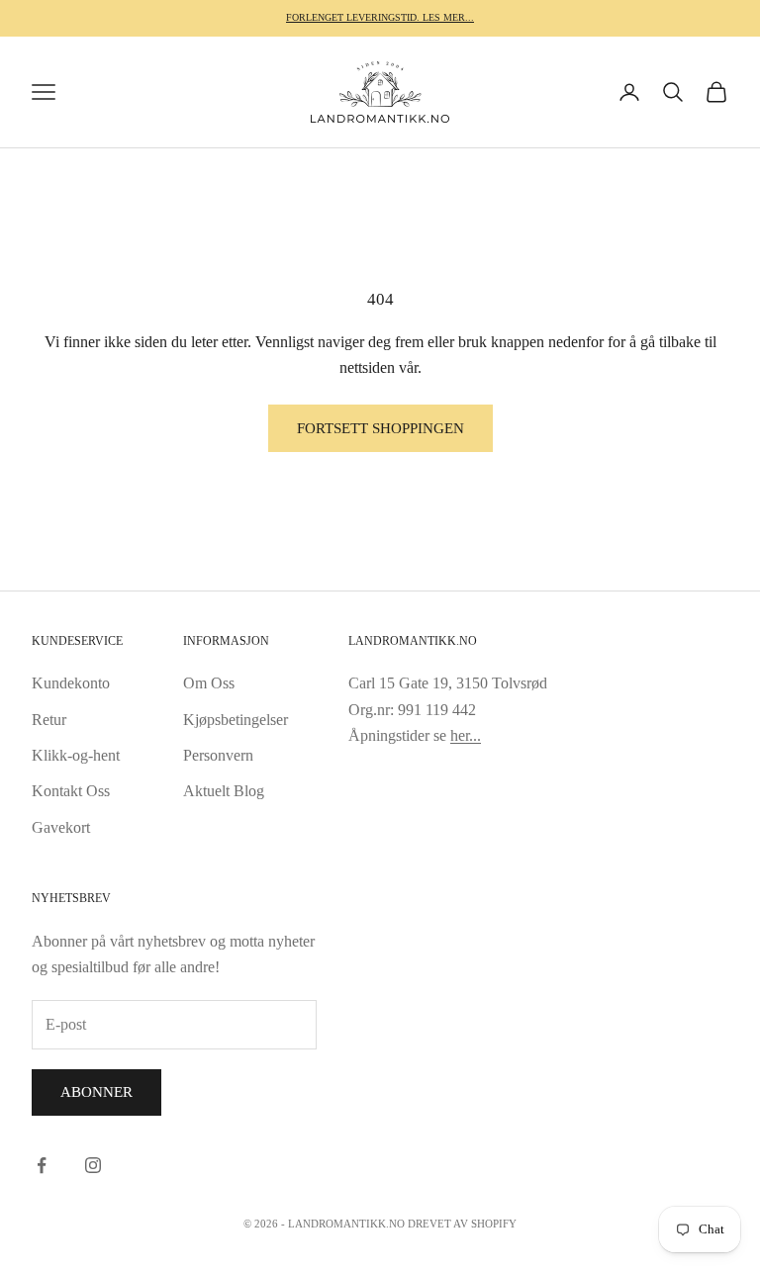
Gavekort (61, 827)
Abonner (96, 1092)
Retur (49, 719)
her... (465, 735)
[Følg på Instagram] (93, 1165)
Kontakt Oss (71, 790)
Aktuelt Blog (223, 790)
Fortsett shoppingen (380, 428)
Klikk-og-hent (76, 755)
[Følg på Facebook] (41, 1165)
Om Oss (209, 683)
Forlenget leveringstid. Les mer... (380, 17)
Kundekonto (71, 683)
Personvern (218, 755)
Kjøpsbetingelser (235, 719)
